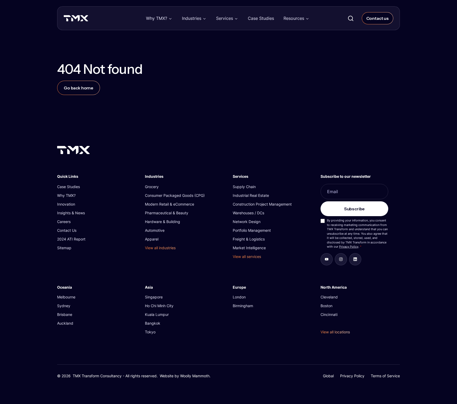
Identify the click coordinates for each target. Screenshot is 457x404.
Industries (191, 18)
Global (328, 376)
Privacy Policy (348, 246)
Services (224, 18)
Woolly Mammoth (194, 376)
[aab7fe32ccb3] (341, 259)
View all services (247, 256)
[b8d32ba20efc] (355, 259)
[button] (159, 18)
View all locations (335, 332)
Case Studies (261, 18)
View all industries (160, 248)
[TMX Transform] (87, 19)
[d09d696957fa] (327, 259)
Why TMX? (156, 18)
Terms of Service (385, 376)
